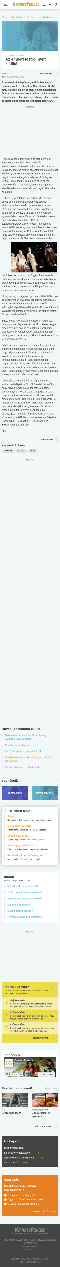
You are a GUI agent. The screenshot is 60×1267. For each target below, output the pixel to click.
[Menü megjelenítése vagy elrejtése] (6, 4)
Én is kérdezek (41, 1038)
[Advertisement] (30, 593)
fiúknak (8, 451)
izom (32, 451)
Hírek (12, 17)
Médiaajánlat (30, 1246)
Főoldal (5, 17)
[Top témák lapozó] (30, 781)
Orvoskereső (11, 1162)
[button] (50, 4)
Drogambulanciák (14, 1148)
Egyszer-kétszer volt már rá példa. (26, 1199)
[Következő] (54, 781)
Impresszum (30, 1243)
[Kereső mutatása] (44, 4)
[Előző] (46, 781)
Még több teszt (43, 1127)
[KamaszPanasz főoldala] (26, 4)
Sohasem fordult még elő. (22, 1195)
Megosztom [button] (46, 73)
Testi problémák (22, 17)
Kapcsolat (30, 1249)
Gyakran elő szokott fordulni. (23, 1203)
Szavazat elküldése (41, 1211)
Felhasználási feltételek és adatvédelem (30, 1240)
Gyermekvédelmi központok (19, 1157)
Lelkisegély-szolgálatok (17, 1152)
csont (21, 451)
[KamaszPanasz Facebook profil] (30, 1067)
